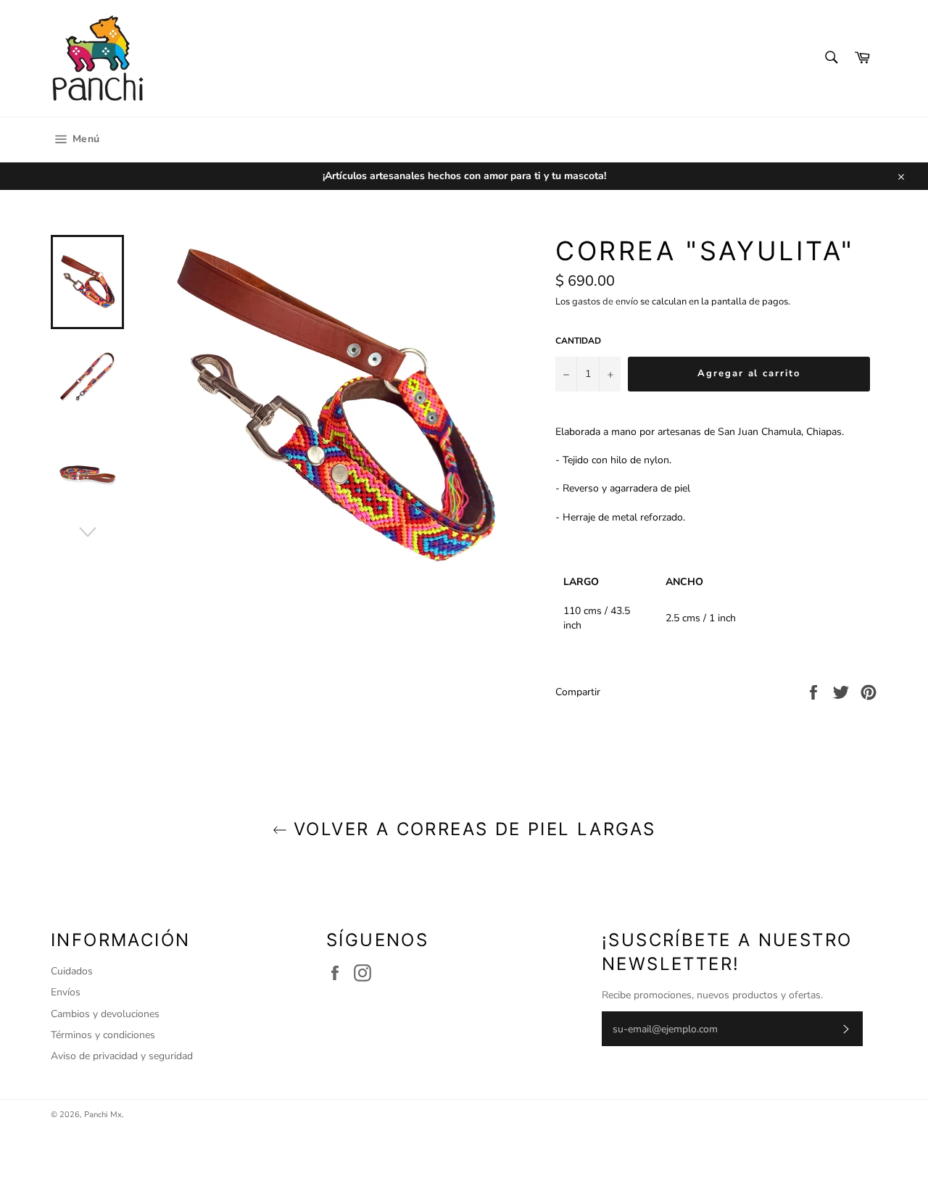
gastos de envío (605, 301)
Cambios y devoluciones (105, 1014)
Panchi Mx (103, 1114)
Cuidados (72, 971)
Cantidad (578, 341)
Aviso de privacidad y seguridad (122, 1056)
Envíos (65, 992)
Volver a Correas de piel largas (471, 829)
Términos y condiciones (103, 1035)
